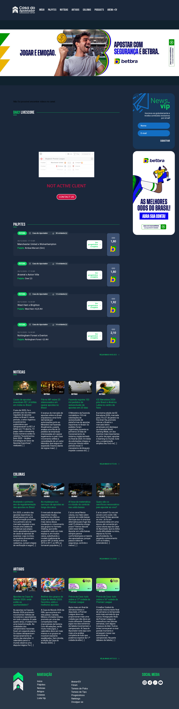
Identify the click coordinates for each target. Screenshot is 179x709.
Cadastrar (165, 140)
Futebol (22, 233)
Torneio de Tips (79, 692)
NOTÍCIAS (64, 9)
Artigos (40, 691)
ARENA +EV (112, 9)
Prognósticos (78, 695)
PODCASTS (99, 9)
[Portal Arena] (24, 9)
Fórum (74, 685)
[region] (89, 52)
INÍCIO (41, 9)
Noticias (41, 688)
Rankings (75, 698)
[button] (89, 52)
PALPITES (52, 9)
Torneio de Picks (79, 688)
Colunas (41, 694)
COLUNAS (87, 9)
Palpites (41, 684)
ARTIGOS (75, 9)
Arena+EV (76, 681)
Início (39, 681)
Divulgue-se (77, 702)
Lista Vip (41, 698)
